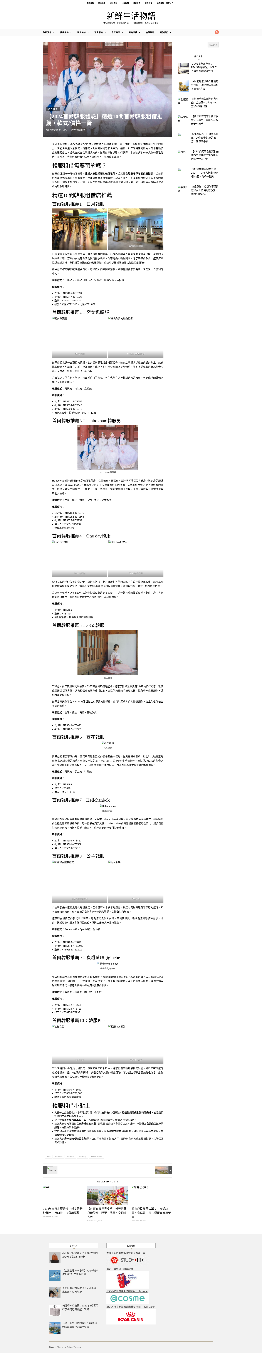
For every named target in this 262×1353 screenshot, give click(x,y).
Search (213, 44)
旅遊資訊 (90, 3)
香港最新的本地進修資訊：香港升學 (125, 1253)
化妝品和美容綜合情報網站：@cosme (127, 1291)
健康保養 (102, 3)
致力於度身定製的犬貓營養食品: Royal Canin (130, 1307)
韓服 (48, 1157)
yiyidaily (79, 129)
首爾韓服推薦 (96, 1157)
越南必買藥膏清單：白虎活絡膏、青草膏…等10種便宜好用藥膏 (151, 1213)
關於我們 (169, 3)
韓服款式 (70, 1157)
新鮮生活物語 (131, 16)
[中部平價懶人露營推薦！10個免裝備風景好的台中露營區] (165, 1170)
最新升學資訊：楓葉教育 (119, 1269)
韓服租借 (82, 1157)
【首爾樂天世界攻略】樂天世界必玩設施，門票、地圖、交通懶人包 (107, 1213)
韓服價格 (58, 1157)
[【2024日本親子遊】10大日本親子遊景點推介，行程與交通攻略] (50, 1170)
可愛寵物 (125, 3)
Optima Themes (74, 1347)
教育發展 (137, 3)
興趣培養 (148, 3)
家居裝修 (113, 3)
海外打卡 (53, 109)
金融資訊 (160, 3)
